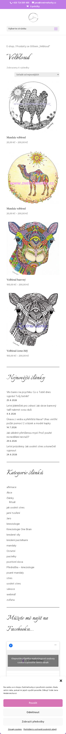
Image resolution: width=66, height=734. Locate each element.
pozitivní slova (15, 562)
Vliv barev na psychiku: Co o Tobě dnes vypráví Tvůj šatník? (29, 394)
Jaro (9, 518)
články (10, 498)
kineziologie (13, 524)
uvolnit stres (14, 584)
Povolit (33, 703)
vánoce (11, 589)
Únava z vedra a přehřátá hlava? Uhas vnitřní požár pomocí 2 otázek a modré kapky (32, 421)
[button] (61, 680)
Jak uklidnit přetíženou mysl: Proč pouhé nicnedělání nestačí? (29, 435)
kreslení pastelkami (17, 540)
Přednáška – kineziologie (20, 567)
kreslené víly (13, 535)
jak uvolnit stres (16, 508)
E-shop (10, 46)
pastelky (11, 556)
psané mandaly (15, 573)
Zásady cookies (15, 729)
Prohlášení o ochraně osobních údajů (40, 729)
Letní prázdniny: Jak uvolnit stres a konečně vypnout (31, 448)
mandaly (11, 546)
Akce (9, 493)
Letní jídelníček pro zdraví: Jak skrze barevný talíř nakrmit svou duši (31, 408)
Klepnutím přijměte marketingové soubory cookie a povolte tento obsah (33, 661)
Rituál (12, 502)
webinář (11, 594)
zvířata (11, 600)
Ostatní (11, 551)
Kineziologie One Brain (19, 529)
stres (9, 578)
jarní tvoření (13, 513)
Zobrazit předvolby (33, 722)
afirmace (11, 487)
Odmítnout (33, 712)
